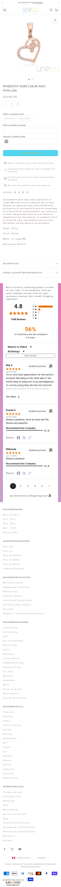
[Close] (55, 835)
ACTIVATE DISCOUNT (30, 870)
